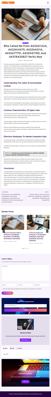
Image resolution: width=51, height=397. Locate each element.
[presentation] (13, 222)
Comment (5, 266)
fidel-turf (25, 43)
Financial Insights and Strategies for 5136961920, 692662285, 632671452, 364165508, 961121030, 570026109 (37, 237)
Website (37, 285)
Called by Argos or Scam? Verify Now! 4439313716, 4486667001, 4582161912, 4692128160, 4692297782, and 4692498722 (38, 196)
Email (21, 285)
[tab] (5, 348)
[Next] (47, 231)
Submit (25, 310)
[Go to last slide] (4, 231)
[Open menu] (47, 2)
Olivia (21, 60)
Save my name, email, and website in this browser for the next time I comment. (22, 289)
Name (4, 285)
